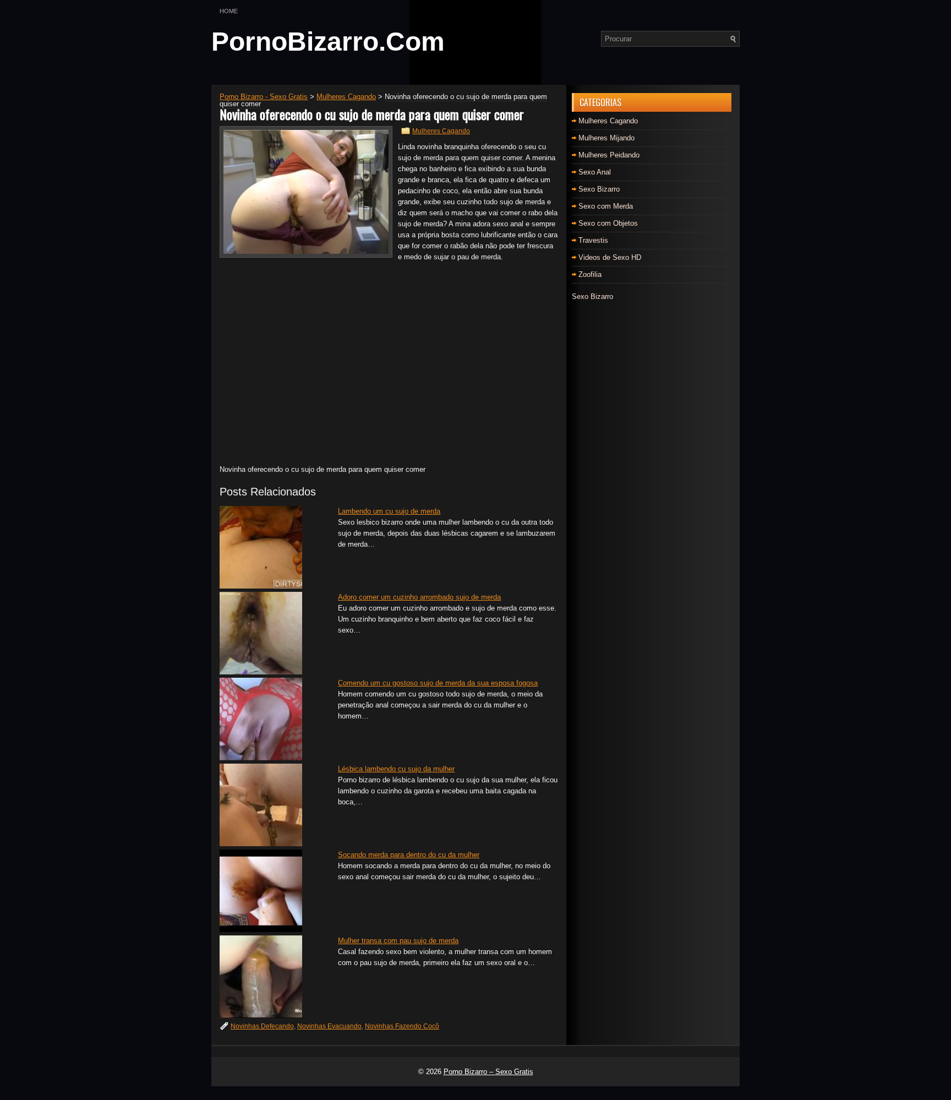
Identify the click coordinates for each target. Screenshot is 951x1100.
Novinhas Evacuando (329, 1026)
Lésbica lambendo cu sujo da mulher (396, 769)
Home (229, 11)
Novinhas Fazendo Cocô (402, 1026)
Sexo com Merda (605, 206)
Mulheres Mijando (606, 138)
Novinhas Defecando (262, 1026)
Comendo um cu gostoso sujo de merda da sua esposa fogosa (438, 683)
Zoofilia (590, 274)
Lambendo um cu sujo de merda (389, 511)
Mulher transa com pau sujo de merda (398, 940)
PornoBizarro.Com (328, 41)
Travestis (593, 240)
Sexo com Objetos (608, 223)
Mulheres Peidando (609, 155)
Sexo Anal (594, 172)
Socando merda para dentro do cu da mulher (408, 855)
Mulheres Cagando (441, 131)
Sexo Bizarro (599, 189)
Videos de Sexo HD (609, 257)
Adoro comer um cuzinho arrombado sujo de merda (419, 597)
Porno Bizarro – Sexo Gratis (488, 1072)
